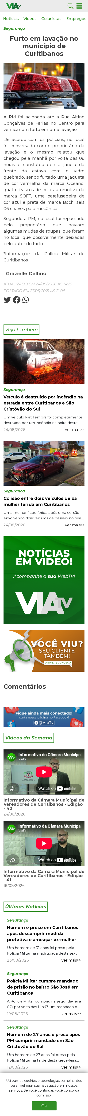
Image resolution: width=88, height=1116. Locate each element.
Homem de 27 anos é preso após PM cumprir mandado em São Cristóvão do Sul (43, 1040)
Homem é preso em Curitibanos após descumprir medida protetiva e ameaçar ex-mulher (42, 933)
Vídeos (30, 19)
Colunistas (51, 19)
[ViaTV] (14, 5)
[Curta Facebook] (44, 717)
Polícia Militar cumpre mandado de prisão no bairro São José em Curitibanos (43, 987)
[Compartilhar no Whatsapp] (25, 301)
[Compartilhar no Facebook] (16, 301)
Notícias (11, 19)
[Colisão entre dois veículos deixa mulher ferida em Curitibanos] (44, 463)
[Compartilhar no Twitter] (7, 301)
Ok (44, 1106)
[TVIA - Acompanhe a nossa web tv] (44, 580)
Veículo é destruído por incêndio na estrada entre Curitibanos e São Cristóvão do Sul (43, 403)
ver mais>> (74, 430)
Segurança (14, 28)
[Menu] (79, 5)
